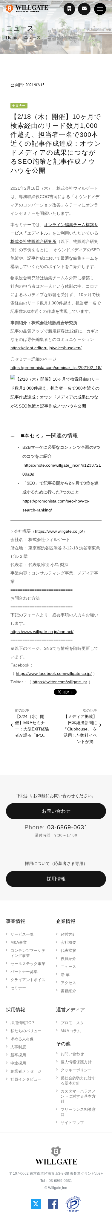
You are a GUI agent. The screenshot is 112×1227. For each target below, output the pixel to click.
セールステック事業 (27, 963)
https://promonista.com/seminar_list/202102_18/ (56, 367)
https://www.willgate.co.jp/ (59, 531)
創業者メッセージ (26, 1071)
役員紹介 (68, 958)
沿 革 (65, 974)
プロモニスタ (72, 1023)
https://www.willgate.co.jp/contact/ (41, 631)
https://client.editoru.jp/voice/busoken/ (46, 347)
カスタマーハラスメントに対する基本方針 (78, 1096)
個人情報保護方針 (76, 1062)
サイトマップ (72, 1122)
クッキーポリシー (76, 1070)
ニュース (32, 37)
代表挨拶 (68, 950)
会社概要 (68, 942)
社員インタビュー (26, 1079)
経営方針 (68, 934)
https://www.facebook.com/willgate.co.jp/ (54, 673)
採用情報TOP (22, 1023)
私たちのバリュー (26, 1031)
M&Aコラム (71, 1031)
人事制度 (18, 1047)
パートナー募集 (24, 971)
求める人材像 (22, 1039)
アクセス (68, 983)
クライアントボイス (27, 980)
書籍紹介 (68, 991)
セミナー (18, 988)
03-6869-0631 (67, 827)
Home (11, 37)
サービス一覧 (22, 934)
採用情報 (56, 878)
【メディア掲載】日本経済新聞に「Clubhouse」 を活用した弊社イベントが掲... (80, 729)
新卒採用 (18, 1055)
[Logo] (27, 8)
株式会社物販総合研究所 (33, 241)
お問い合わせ (56, 811)
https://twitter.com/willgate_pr (60, 681)
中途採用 (18, 1063)
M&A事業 (18, 942)
